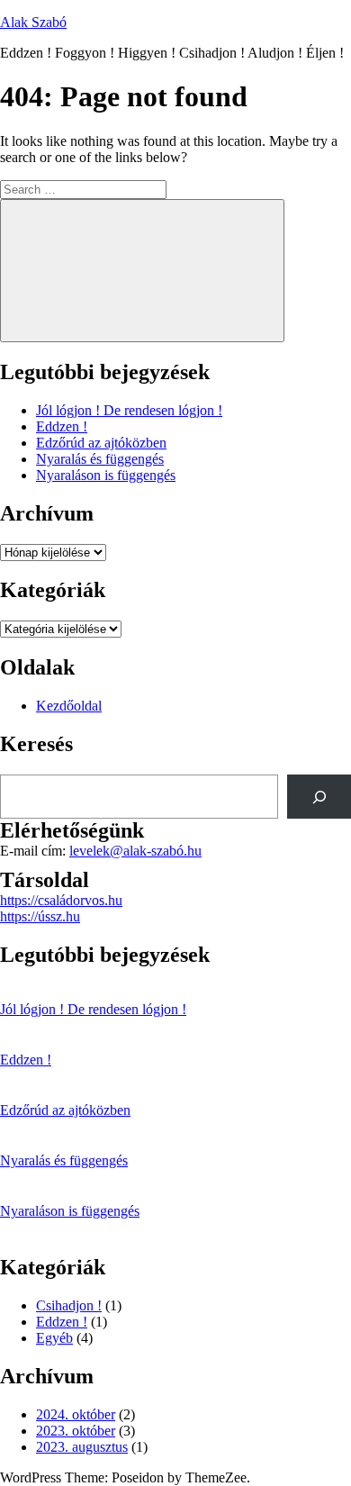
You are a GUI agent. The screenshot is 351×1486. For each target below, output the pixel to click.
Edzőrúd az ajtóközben (101, 442)
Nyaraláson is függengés (106, 475)
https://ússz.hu (40, 916)
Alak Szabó (33, 22)
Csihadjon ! (69, 1305)
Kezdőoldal (69, 705)
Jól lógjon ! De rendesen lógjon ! (129, 410)
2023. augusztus (82, 1446)
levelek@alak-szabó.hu (135, 850)
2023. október (75, 1430)
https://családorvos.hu (61, 900)
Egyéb (54, 1338)
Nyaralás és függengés (100, 459)
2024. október (75, 1414)
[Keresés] (319, 797)
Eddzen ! (61, 426)
